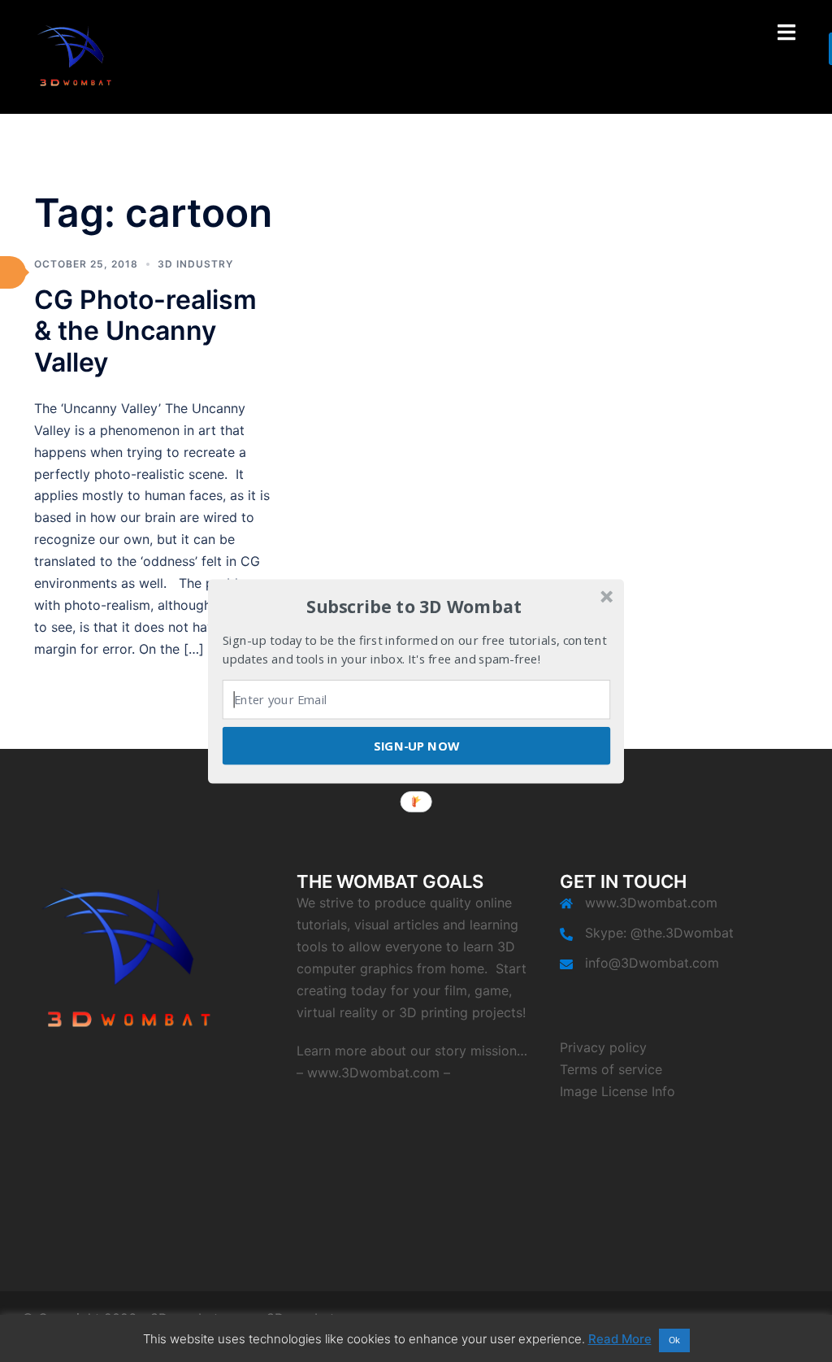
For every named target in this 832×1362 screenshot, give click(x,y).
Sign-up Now (416, 745)
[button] (414, 607)
